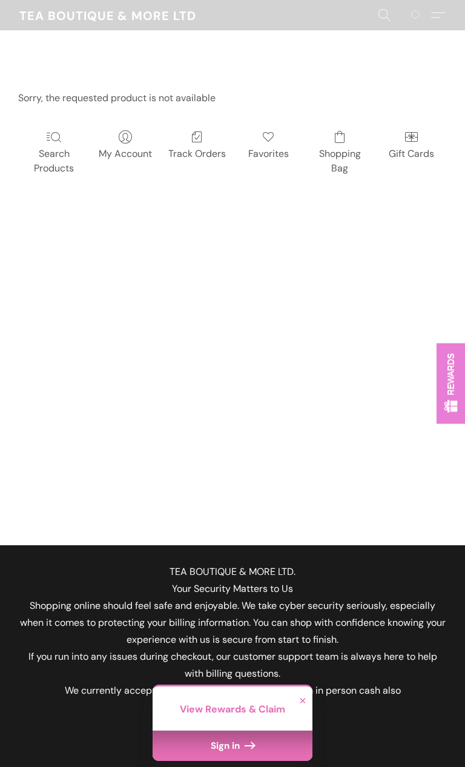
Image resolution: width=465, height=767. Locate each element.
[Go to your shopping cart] (417, 15)
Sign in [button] (226, 746)
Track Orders (197, 153)
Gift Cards (411, 153)
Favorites (268, 153)
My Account (125, 153)
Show (451, 384)
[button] (107, 15)
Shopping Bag (340, 160)
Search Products (54, 160)
